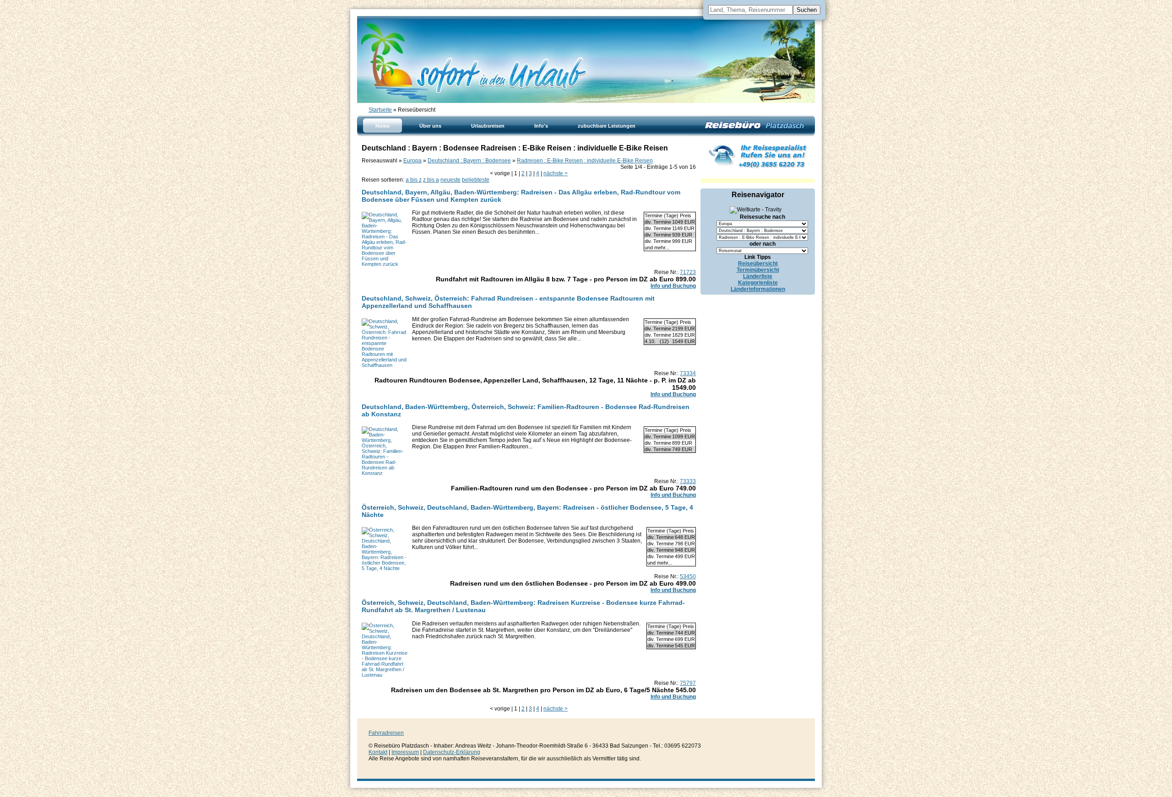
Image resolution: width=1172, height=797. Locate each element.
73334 (688, 373)
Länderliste (757, 276)
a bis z (414, 180)
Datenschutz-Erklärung (451, 752)
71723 (688, 272)
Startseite (380, 110)
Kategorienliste (758, 283)
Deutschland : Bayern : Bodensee (469, 160)
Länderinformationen (758, 289)
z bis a (431, 180)
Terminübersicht (758, 270)
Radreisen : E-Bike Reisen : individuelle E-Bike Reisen (585, 160)
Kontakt (378, 752)
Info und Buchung (673, 286)
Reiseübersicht (758, 263)
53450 (688, 576)
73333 (688, 481)
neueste (450, 180)
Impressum (405, 752)
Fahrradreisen (386, 733)
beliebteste (475, 180)
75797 (688, 683)
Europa (412, 160)
